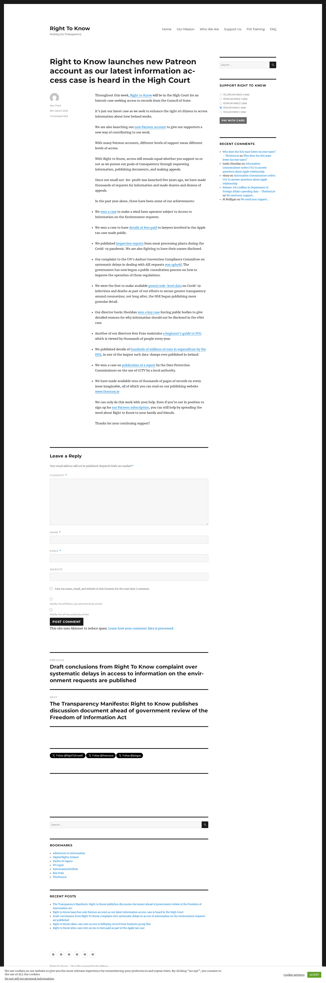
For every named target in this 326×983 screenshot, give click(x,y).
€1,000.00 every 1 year (236, 94)
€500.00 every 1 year (235, 99)
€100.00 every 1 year (235, 103)
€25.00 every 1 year (234, 112)
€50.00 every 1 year (234, 107)
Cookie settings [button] (294, 975)
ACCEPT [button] (314, 974)
